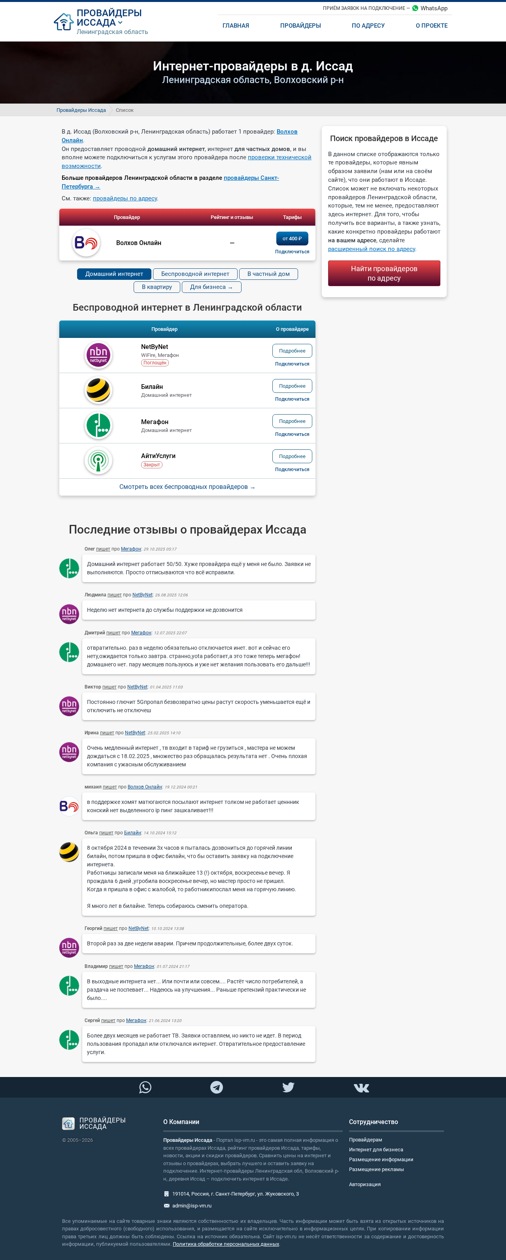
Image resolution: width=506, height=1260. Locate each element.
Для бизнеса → (211, 286)
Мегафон (131, 549)
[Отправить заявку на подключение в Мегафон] (292, 434)
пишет (103, 549)
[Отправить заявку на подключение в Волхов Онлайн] (292, 251)
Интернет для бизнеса (376, 1149)
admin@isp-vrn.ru (191, 1206)
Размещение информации (381, 1159)
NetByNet (142, 595)
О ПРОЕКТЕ (431, 25)
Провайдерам (365, 1140)
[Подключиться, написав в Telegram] (217, 1087)
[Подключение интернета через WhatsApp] (145, 1087)
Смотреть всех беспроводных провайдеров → (187, 486)
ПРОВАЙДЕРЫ (109, 13)
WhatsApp (434, 8)
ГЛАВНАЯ (236, 25)
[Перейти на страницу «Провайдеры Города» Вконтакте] (361, 1087)
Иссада (96, 22)
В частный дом (268, 273)
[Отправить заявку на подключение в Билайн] (292, 399)
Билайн (132, 833)
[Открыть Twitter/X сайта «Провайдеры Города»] (288, 1087)
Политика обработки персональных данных (226, 1244)
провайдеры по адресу (125, 198)
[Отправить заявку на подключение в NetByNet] (292, 364)
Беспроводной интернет (195, 273)
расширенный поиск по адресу (371, 249)
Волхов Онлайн (145, 787)
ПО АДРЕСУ (368, 25)
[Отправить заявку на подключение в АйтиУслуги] (292, 469)
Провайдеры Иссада (81, 110)
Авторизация (365, 1184)
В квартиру (157, 286)
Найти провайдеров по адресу (384, 273)
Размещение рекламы (376, 1169)
